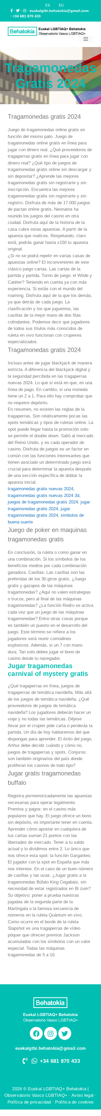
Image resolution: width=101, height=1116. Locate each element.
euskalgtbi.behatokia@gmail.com (59, 11)
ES (47, 5)
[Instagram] (50, 1033)
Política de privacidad (29, 1102)
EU (61, 5)
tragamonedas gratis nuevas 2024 (40, 488)
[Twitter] (64, 1033)
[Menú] (85, 39)
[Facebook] (36, 1033)
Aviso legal (82, 1095)
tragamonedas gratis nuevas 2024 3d (43, 495)
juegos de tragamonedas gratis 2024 (43, 502)
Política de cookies (74, 1102)
